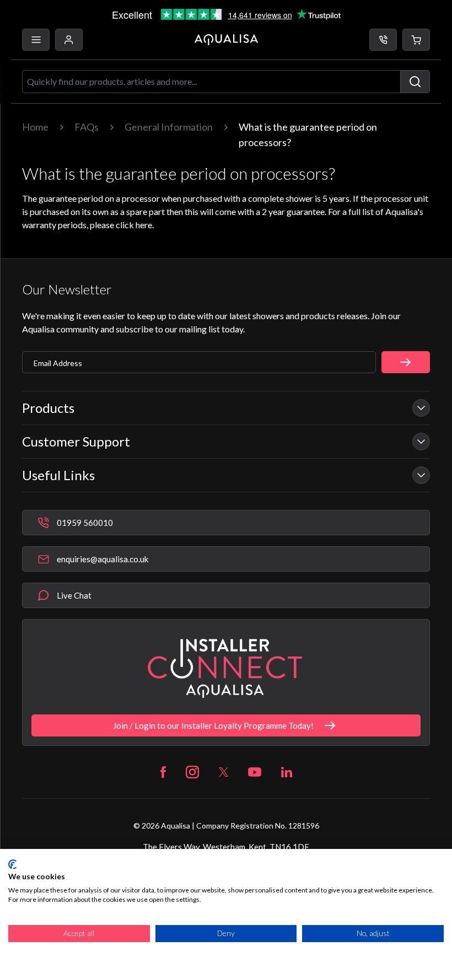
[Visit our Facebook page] (163, 772)
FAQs (86, 127)
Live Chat (74, 595)
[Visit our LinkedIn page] (287, 772)
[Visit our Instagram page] (192, 772)
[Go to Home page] (226, 39)
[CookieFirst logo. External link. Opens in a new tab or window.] (12, 864)
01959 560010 (85, 523)
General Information (169, 127)
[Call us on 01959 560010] (383, 40)
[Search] (414, 82)
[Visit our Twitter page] (223, 772)
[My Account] (69, 40)
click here (134, 224)
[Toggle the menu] (36, 40)
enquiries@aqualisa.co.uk (102, 559)
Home (35, 127)
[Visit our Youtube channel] (255, 772)
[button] (416, 40)
